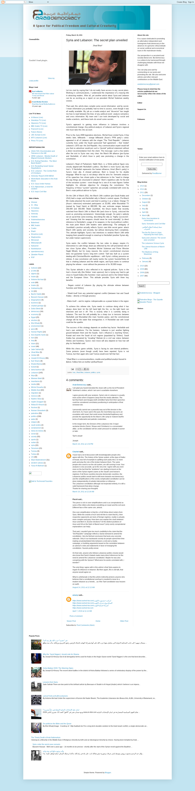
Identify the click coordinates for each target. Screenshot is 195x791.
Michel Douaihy (37, 387)
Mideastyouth (36, 243)
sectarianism (36, 428)
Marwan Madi (36, 378)
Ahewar (34, 202)
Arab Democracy (80, 385)
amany (75, 595)
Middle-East (35, 390)
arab (33, 282)
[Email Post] (72, 369)
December (146, 195)
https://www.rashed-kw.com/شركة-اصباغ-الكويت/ (90, 606)
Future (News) (36, 132)
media (33, 384)
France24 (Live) (37, 129)
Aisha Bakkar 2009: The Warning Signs (58, 668)
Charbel (76, 452)
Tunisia (34, 451)
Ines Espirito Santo (38, 335)
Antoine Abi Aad (37, 280)
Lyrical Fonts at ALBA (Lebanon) (55, 696)
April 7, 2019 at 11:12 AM (82, 611)
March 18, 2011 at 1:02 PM (83, 444)
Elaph (33, 231)
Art (32, 291)
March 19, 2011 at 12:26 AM (83, 492)
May (144, 209)
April (144, 212)
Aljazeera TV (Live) (38, 123)
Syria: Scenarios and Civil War (153, 224)
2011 (142, 192)
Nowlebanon (36, 249)
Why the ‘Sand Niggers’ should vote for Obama (61, 654)
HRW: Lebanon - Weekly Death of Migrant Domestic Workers (44, 157)
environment (36, 326)
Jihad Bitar (79, 372)
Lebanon (87, 372)
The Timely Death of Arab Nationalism (45, 737)
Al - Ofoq (34, 205)
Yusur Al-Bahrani (37, 466)
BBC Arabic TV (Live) (39, 126)
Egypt (33, 317)
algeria (34, 274)
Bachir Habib (36, 294)
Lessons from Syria (50, 682)
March (144, 215)
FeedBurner (157, 173)
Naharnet (34, 246)
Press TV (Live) (37, 141)
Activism (34, 268)
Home (98, 621)
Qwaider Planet (37, 255)
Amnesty (34, 214)
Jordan (34, 355)
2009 (142, 269)
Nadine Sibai (36, 399)
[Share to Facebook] (85, 369)
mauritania (35, 381)
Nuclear (34, 407)
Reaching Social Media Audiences (43, 104)
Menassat (35, 240)
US (32, 457)
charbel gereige (37, 306)
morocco (34, 396)
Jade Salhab (36, 349)
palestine (34, 413)
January (145, 262)
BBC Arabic (35, 225)
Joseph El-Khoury (38, 358)
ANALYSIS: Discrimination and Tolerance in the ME (43, 152)
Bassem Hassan (37, 297)
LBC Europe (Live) (38, 135)
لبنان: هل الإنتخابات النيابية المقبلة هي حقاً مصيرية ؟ (61, 710)
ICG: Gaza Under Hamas (40, 184)
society (34, 437)
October (145, 199)
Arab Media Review (40, 102)
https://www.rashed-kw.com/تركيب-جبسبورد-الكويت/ (92, 601)
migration (34, 393)
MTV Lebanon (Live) (39, 138)
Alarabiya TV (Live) (38, 120)
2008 (142, 273)
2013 (142, 186)
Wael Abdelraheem (38, 460)
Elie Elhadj (35, 323)
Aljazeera (35, 211)
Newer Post (71, 621)
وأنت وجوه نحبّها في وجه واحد (53, 751)
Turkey (33, 454)
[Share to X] (82, 369)
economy (34, 314)
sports (33, 440)
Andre (33, 277)
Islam (33, 344)
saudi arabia (36, 425)
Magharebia (36, 237)
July (144, 205)
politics (93, 372)
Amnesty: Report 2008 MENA (42, 176)
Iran (74, 372)
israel (33, 346)
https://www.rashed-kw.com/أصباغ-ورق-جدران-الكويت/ (92, 603)
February (145, 258)
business (34, 303)
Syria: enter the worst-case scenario (46, 744)
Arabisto (34, 217)
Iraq (32, 341)
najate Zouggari (37, 402)
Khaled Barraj (36, 364)
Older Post (124, 621)
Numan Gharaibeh (38, 410)
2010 (142, 266)
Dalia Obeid (35, 309)
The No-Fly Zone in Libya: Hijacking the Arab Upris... (153, 234)
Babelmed (35, 223)
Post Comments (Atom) (86, 625)
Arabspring (35, 288)
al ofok (33, 271)
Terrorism (34, 448)
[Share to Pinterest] (87, 369)
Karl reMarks (37, 91)
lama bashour (36, 370)
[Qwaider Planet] (144, 302)
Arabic (33, 285)
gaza (33, 329)
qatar (33, 419)
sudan (33, 442)
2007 (142, 276)
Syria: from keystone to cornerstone (150, 219)
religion (34, 422)
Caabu (33, 228)
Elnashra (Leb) (37, 234)
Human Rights (36, 332)
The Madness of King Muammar (150, 253)
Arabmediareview (38, 220)
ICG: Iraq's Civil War (39, 192)
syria (98, 372)
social (33, 434)
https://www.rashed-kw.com (83, 608)
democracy (35, 311)
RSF (33, 257)
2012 (142, 189)
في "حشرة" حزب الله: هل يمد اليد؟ (55, 640)
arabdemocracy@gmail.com (148, 84)
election (34, 320)
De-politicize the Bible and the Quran (57, 724)
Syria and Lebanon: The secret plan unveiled (154, 239)
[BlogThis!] (79, 369)
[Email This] (77, 369)
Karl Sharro (35, 361)
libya (33, 376)
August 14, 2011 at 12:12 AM (84, 587)
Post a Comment (76, 616)
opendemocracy (37, 252)
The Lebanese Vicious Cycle (153, 243)
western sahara (37, 463)
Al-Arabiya (35, 208)
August (145, 202)
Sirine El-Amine (37, 431)
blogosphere (36, 300)
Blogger (108, 773)
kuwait (33, 367)
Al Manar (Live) (37, 117)
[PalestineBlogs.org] (150, 300)
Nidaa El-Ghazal (37, 405)
